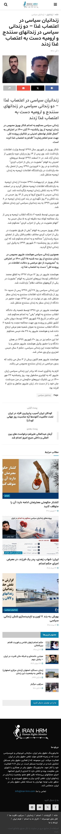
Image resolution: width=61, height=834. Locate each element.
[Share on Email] (23, 88)
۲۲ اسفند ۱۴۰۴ (36, 664)
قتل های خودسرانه (50, 819)
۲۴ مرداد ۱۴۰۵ (52, 568)
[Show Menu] (55, 5)
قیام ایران (17, 819)
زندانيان (50, 14)
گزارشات (47, 815)
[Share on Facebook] (52, 88)
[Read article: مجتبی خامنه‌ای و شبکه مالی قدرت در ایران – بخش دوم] (52, 659)
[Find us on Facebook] (55, 807)
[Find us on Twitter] (48, 807)
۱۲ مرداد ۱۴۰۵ (52, 625)
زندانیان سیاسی (38, 14)
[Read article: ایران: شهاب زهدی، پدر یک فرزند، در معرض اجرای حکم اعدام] (30, 536)
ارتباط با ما (53, 822)
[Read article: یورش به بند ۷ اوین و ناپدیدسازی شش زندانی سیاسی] (30, 593)
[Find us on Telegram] (32, 807)
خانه (57, 14)
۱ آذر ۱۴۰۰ (55, 51)
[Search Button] (5, 5)
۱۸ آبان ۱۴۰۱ (37, 688)
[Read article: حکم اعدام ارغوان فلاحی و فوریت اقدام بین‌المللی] (52, 645)
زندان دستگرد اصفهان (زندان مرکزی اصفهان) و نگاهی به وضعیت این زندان (23, 672)
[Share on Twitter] (37, 88)
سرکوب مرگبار (36, 684)
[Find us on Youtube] (40, 807)
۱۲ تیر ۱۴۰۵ (37, 650)
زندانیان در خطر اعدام (13, 553)
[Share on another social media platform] (9, 88)
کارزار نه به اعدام (31, 819)
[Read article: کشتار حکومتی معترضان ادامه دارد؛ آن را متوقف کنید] (30, 479)
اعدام (7, 496)
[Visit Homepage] (30, 5)
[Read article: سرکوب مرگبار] (52, 687)
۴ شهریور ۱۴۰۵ (51, 511)
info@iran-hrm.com (25, 791)
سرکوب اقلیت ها (16, 815)
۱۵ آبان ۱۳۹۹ (36, 678)
